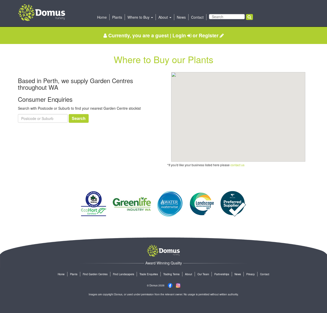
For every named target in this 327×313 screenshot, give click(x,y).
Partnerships (221, 274)
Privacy (250, 274)
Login (179, 35)
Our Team (203, 274)
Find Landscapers (123, 274)
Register (209, 35)
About (188, 274)
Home (102, 17)
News (181, 17)
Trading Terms (171, 274)
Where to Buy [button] (138, 17)
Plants (117, 17)
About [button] (163, 17)
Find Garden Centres (95, 274)
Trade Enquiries (148, 274)
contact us (237, 165)
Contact (197, 17)
